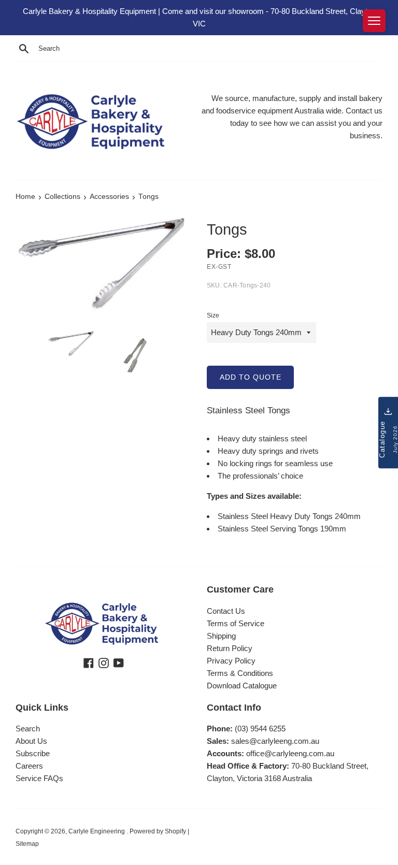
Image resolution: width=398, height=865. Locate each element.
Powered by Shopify (158, 831)
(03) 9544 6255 (260, 728)
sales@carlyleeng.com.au (275, 741)
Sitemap (27, 843)
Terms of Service (235, 623)
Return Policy (229, 648)
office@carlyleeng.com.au (290, 753)
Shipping (221, 635)
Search (28, 728)
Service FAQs (39, 778)
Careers (29, 765)
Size (213, 315)
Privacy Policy (231, 660)
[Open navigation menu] (374, 20)
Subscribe (33, 753)
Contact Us (226, 611)
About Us (31, 741)
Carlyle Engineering (97, 831)
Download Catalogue (242, 685)
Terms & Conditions (240, 673)
